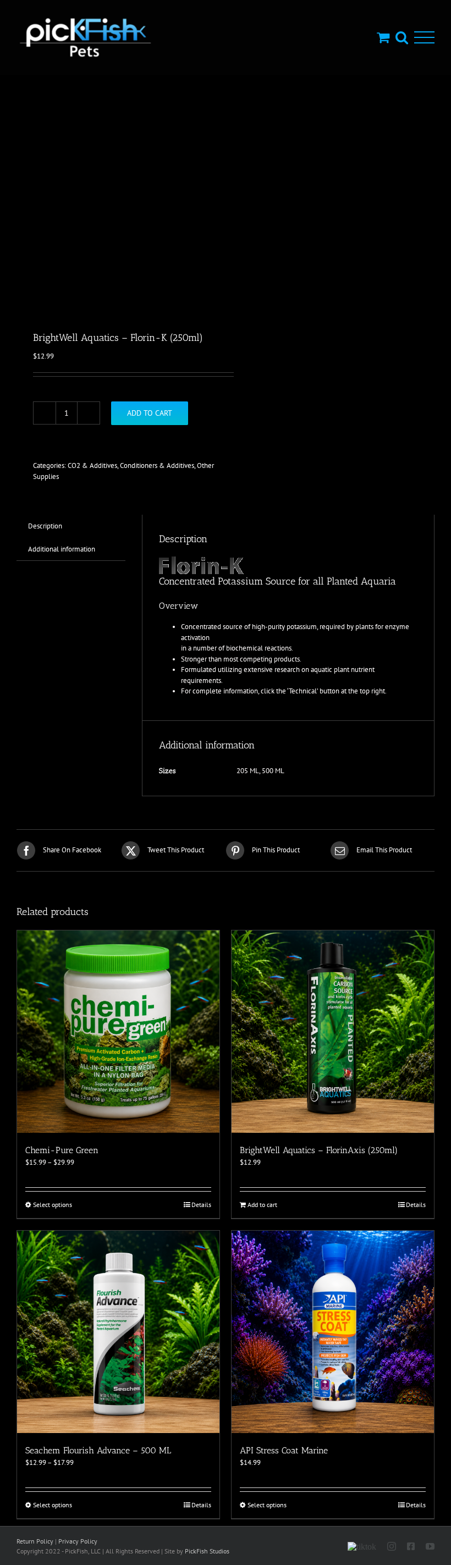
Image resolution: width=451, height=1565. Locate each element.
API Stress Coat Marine (284, 1450)
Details (201, 1204)
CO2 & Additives (92, 465)
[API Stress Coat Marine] (333, 1332)
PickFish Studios (207, 1551)
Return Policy (34, 1541)
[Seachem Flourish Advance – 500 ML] (118, 1332)
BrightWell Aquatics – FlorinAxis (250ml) (319, 1150)
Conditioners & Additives (157, 465)
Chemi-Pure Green (61, 1150)
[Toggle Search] (401, 37)
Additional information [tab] (61, 549)
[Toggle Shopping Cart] (383, 37)
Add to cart (149, 413)
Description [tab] (45, 526)
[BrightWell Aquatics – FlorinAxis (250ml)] (333, 1031)
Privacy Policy (77, 1541)
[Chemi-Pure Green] (118, 1031)
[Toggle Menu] (424, 37)
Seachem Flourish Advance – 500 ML (98, 1450)
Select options (52, 1204)
